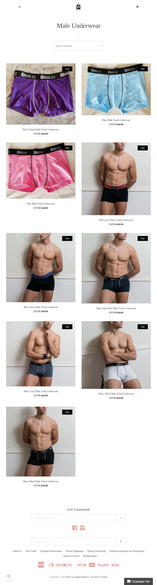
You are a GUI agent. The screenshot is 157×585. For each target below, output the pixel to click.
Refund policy (90, 556)
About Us (17, 551)
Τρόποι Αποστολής (96, 551)
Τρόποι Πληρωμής (74, 551)
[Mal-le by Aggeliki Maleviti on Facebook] (74, 529)
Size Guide (31, 551)
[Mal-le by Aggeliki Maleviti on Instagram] (82, 529)
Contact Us (140, 581)
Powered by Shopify (99, 577)
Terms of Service (71, 556)
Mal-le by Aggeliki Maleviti (77, 577)
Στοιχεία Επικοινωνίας (51, 551)
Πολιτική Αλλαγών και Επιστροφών (127, 551)
